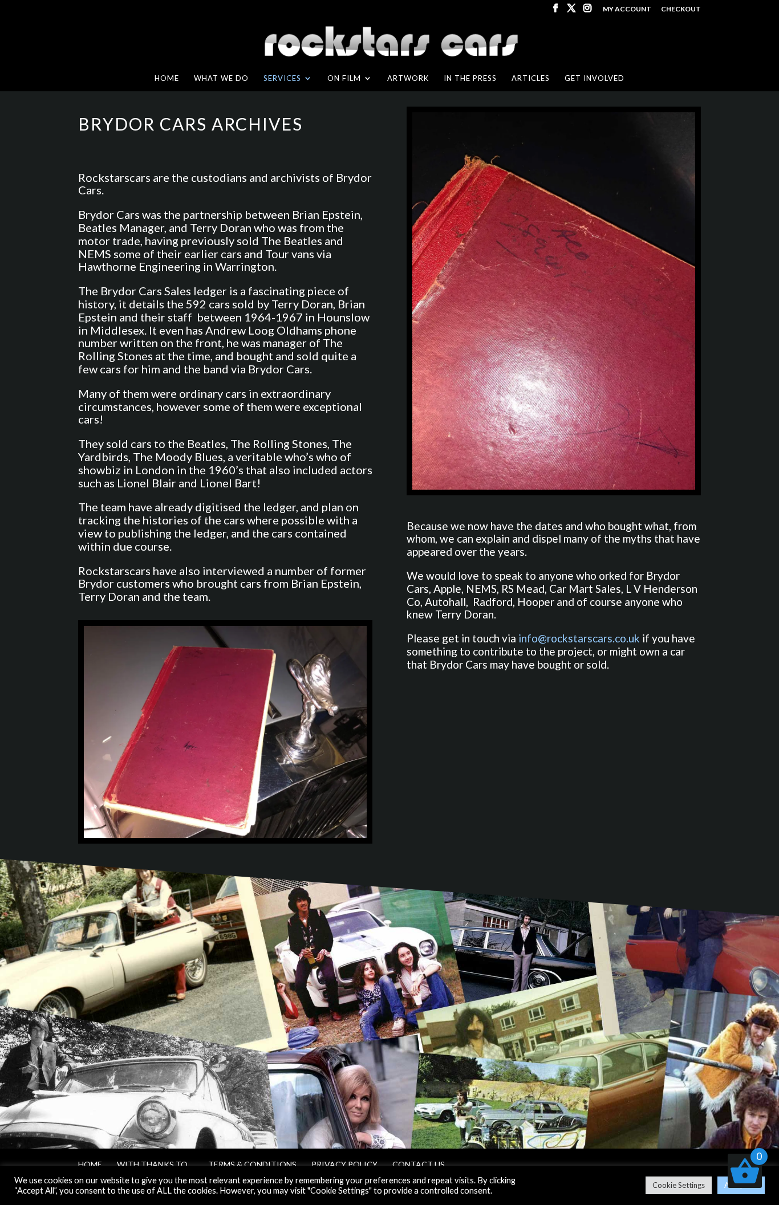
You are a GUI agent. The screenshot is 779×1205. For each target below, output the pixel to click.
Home (167, 78)
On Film (344, 78)
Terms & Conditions (252, 1164)
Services (282, 78)
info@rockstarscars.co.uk (579, 638)
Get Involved (594, 78)
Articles (531, 78)
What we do (221, 78)
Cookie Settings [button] (678, 1185)
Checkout (681, 9)
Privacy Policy (344, 1164)
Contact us (418, 1164)
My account (627, 9)
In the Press (470, 78)
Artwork (408, 78)
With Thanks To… (155, 1164)
